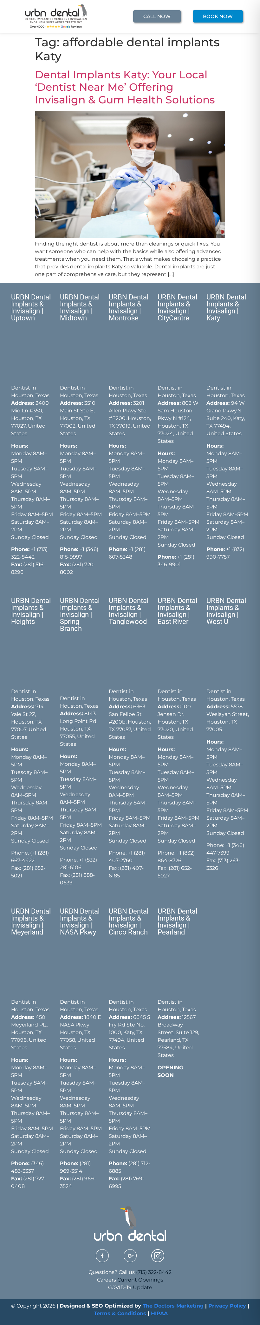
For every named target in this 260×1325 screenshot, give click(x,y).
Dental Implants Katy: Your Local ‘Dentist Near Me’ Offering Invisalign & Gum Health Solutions (125, 87)
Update (142, 1287)
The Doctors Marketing (173, 1306)
